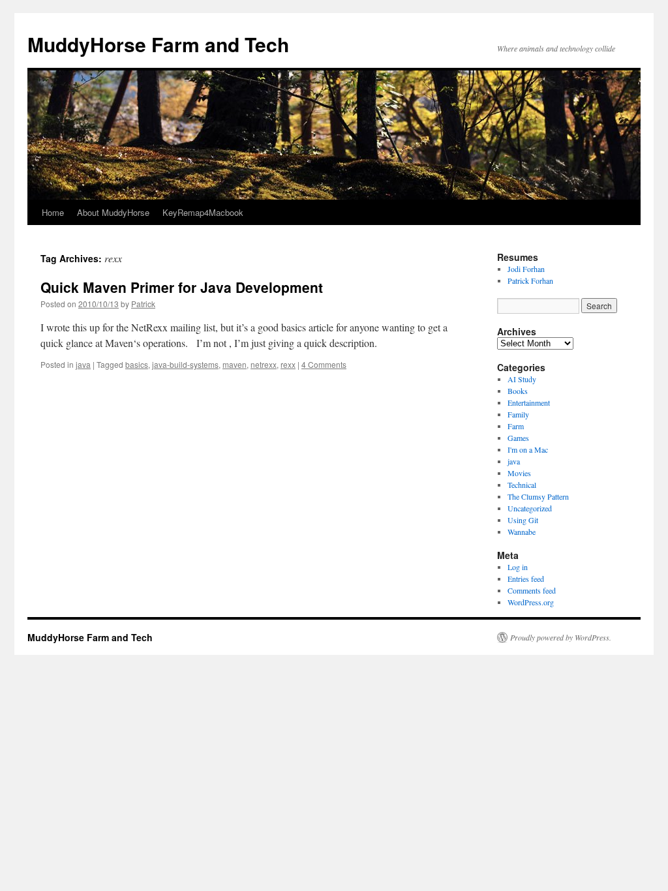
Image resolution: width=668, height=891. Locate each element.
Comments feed (532, 590)
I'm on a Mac (528, 449)
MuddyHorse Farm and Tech (158, 44)
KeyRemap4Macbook (202, 212)
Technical (522, 484)
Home (53, 212)
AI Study (522, 379)
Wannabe (522, 531)
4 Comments (323, 364)
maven (234, 364)
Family (518, 414)
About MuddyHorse (113, 212)
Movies (519, 473)
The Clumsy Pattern (538, 496)
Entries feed (526, 578)
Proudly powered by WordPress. (560, 637)
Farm (516, 426)
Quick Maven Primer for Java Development (181, 287)
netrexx (263, 364)
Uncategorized (530, 508)
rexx (288, 364)
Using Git (523, 520)
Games (518, 437)
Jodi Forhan (526, 269)
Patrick (143, 303)
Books (518, 390)
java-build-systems (185, 364)
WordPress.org (531, 602)
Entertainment (529, 402)
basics (136, 364)
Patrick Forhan (530, 280)
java (83, 364)
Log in (518, 567)
